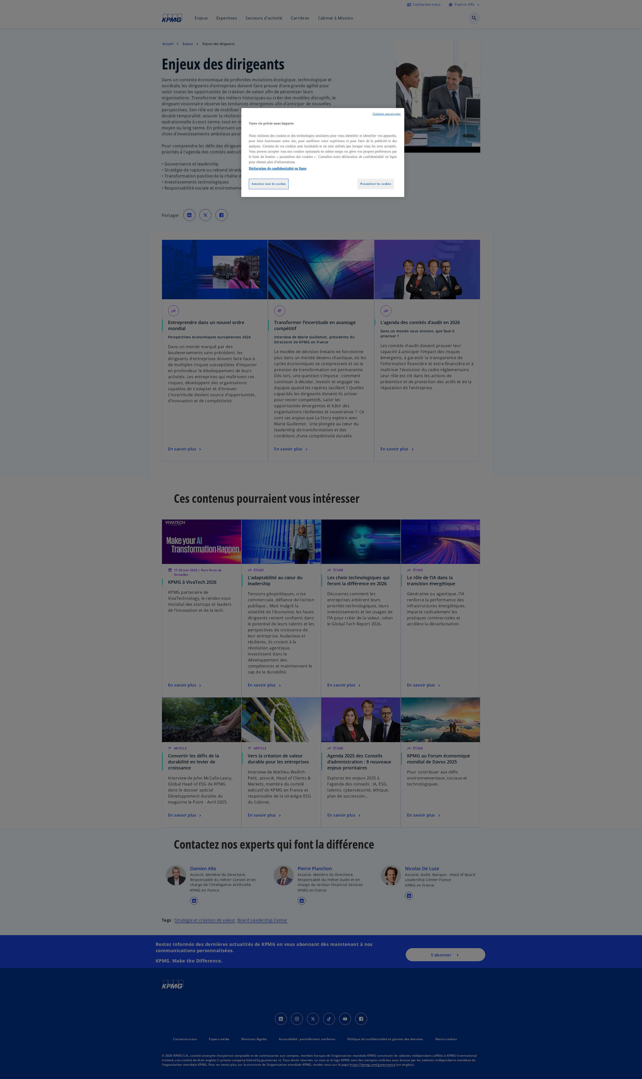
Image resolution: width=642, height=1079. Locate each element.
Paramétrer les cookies (375, 183)
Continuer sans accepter (386, 114)
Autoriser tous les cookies (269, 183)
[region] (322, 152)
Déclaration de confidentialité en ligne (277, 168)
